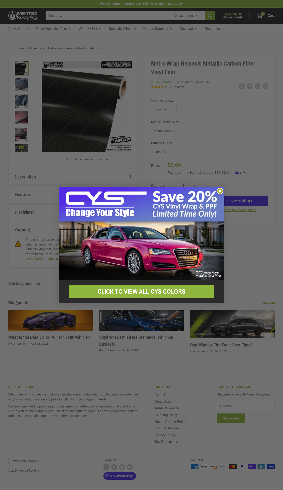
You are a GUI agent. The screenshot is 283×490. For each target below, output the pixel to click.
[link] (141, 233)
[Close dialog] (220, 191)
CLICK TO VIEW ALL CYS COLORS (141, 291)
